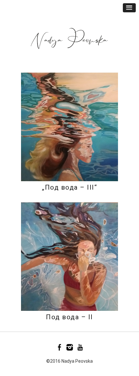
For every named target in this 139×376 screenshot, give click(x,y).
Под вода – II (69, 317)
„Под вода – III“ (69, 187)
